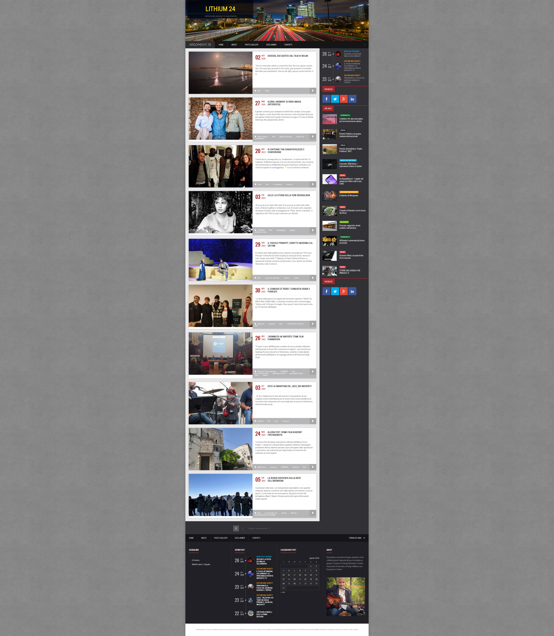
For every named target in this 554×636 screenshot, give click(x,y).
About (234, 45)
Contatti (288, 45)
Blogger (344, 222)
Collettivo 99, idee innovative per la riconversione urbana (351, 120)
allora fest (262, 467)
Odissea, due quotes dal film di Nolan (288, 56)
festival (296, 467)
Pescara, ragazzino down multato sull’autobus (349, 226)
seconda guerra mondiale (265, 515)
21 (305, 579)
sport (259, 609)
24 (283, 584)
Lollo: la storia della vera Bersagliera (289, 195)
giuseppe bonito (296, 373)
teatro (296, 278)
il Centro (196, 560)
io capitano (277, 184)
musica (289, 184)
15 (311, 575)
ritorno (284, 513)
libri (256, 326)
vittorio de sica (261, 232)
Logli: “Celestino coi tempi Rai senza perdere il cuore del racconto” (265, 601)
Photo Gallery (251, 45)
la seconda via (271, 513)
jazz (276, 421)
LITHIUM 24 (220, 9)
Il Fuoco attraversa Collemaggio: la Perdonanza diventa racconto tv (352, 67)
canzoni (271, 324)
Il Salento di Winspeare (348, 195)
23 (316, 579)
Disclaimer (271, 45)
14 (305, 575)
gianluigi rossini (279, 373)
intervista (300, 137)
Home (221, 45)
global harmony (285, 137)
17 (283, 579)
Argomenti (198, 44)
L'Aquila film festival (295, 324)
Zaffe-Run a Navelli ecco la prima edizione (264, 614)
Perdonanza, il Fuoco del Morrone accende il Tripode (354, 80)
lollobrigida (281, 230)
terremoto (345, 115)
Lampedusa (259, 138)
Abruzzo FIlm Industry (267, 371)
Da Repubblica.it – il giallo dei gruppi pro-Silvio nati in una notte (351, 181)
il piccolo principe (272, 278)
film (259, 91)
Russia (294, 513)
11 (289, 575)
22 (311, 579)
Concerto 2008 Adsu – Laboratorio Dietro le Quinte (350, 165)
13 (300, 575)
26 (294, 584)
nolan (267, 91)
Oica (257, 375)
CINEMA (261, 230)
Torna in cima (355, 538)
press (343, 130)
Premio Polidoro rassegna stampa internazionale (350, 135)
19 (294, 579)
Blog (342, 175)
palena (292, 230)
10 (283, 575)
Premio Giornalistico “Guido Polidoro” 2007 (350, 150)
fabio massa (263, 137)
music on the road (351, 51)
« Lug (283, 592)
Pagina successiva (257, 528)
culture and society (352, 61)
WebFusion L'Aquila (201, 564)
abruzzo (261, 324)
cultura (260, 421)
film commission (261, 373)
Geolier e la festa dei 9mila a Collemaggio (352, 55)
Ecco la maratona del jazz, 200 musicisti (289, 386)
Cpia (259, 184)
